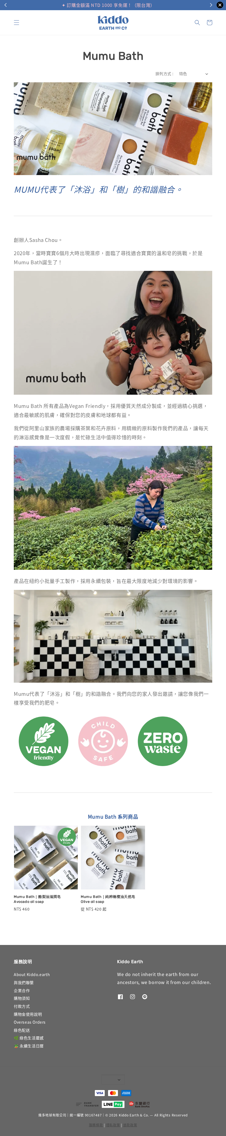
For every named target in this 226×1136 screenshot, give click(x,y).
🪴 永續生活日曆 (29, 1045)
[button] (16, 23)
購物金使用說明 (28, 1014)
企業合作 (22, 990)
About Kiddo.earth (32, 974)
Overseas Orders (30, 1022)
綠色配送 (22, 1030)
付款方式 (22, 1006)
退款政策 (130, 1125)
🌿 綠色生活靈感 (29, 1037)
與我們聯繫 (24, 982)
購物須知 (22, 998)
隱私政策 (113, 1125)
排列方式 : (164, 73)
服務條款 (96, 1125)
